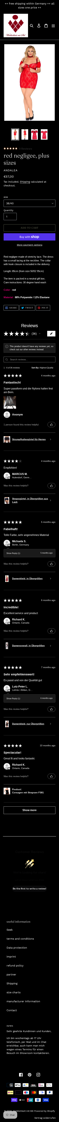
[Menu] (53, 25)
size (6, 197)
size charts (13, 992)
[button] (40, 334)
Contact (12, 1010)
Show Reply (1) (13, 553)
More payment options (29, 245)
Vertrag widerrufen (45, 1118)
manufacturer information (23, 1001)
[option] (15, 134)
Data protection (17, 947)
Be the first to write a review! (29, 888)
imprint (11, 956)
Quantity (8, 210)
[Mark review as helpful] (51, 424)
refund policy (15, 965)
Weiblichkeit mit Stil (23, 1111)
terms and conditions (20, 938)
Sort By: (35, 368)
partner (11, 974)
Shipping (25, 181)
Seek (10, 929)
